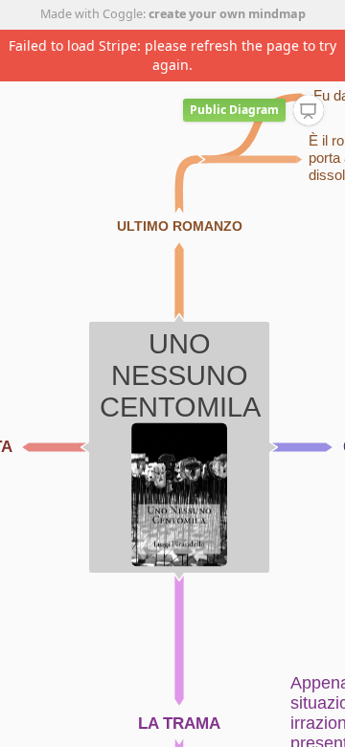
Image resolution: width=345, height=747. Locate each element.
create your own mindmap (227, 14)
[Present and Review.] (308, 111)
